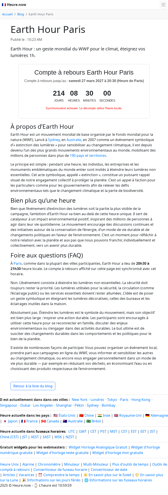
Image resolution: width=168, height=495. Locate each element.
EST (134, 431)
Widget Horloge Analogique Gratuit (98, 447)
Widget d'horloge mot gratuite (117, 452)
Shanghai (64, 405)
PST (103, 431)
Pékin (79, 405)
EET (143, 431)
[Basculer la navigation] (163, 4)
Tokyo (112, 399)
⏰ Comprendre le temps (59, 474)
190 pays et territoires (88, 155)
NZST (70, 436)
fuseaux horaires (50, 431)
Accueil (7, 14)
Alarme (28, 464)
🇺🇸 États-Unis (64, 415)
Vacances (26, 474)
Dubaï (25, 405)
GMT (83, 431)
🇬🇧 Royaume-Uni (128, 415)
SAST (47, 436)
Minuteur (72, 464)
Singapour (8, 405)
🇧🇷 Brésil (93, 421)
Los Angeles (43, 405)
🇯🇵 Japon (10, 421)
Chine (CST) (9, 436)
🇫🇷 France (29, 421)
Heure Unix (9, 464)
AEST (35, 436)
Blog (20, 14)
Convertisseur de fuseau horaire (60, 469)
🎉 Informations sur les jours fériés (51, 480)
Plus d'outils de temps (130, 464)
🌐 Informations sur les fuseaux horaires (118, 480)
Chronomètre (49, 464)
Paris (18, 263)
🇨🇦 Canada (50, 421)
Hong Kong (140, 399)
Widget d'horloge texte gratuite (62, 452)
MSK (58, 436)
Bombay (108, 405)
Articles (9, 474)
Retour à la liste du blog (32, 386)
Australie (73, 139)
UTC (71, 431)
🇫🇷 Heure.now (14, 4)
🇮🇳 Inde (104, 415)
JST (24, 436)
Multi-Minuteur (95, 464)
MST (113, 431)
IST (152, 431)
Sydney (54, 139)
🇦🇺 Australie (73, 421)
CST (124, 431)
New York (80, 399)
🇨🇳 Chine (86, 415)
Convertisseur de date (109, 469)
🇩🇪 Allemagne (156, 415)
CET (93, 431)
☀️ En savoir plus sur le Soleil (107, 474)
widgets (21, 447)
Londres (97, 399)
